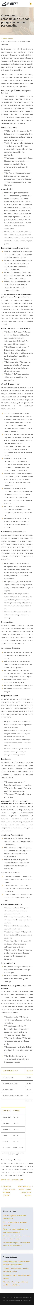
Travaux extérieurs (8, 38)
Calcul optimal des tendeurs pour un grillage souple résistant (24, 1190)
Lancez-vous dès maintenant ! (12, 1180)
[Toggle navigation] (30, 3)
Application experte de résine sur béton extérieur (9, 1190)
